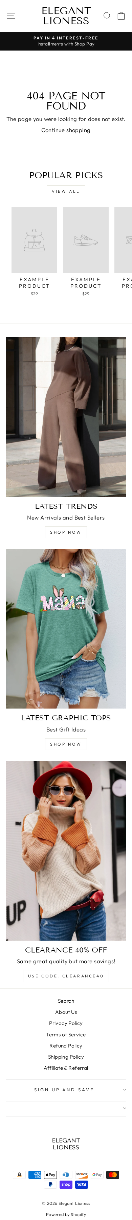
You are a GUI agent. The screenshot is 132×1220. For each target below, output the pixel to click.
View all (66, 191)
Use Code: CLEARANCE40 (66, 975)
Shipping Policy (66, 1057)
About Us (66, 1012)
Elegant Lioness (66, 16)
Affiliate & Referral (66, 1068)
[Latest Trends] (66, 417)
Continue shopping (65, 129)
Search (66, 1001)
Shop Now (66, 532)
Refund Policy (65, 1045)
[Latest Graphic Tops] (66, 629)
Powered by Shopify (66, 1214)
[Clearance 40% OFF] (66, 851)
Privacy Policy (66, 1023)
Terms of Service (66, 1034)
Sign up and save (64, 1089)
